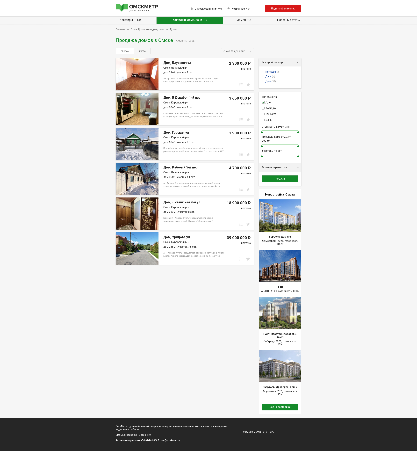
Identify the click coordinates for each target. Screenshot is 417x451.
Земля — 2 (244, 20)
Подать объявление (283, 8)
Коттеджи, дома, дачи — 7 (189, 20)
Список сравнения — (208, 8)
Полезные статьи (289, 20)
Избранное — (240, 8)
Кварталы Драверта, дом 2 (280, 387)
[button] (237, 51)
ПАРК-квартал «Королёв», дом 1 (279, 335)
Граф (280, 286)
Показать (280, 178)
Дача (270, 76)
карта (142, 51)
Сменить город (185, 40)
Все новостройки (280, 406)
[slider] (262, 132)
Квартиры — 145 (130, 20)
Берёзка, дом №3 (280, 236)
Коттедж (272, 71)
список (125, 51)
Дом (270, 81)
